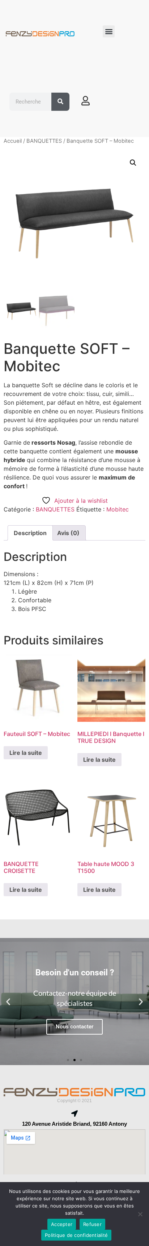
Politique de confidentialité (76, 1235)
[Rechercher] (60, 102)
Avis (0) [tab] (68, 533)
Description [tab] (30, 533)
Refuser (92, 1224)
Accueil (13, 141)
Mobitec (117, 509)
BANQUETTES (44, 141)
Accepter (61, 1224)
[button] (109, 31)
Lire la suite (25, 752)
